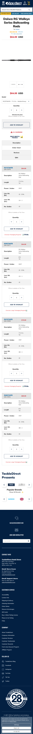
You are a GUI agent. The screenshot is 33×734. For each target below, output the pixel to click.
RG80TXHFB (8, 395)
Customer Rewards (7, 644)
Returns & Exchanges (8, 609)
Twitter (7, 681)
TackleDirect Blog (10, 661)
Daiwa (17, 29)
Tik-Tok (7, 677)
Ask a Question (17, 34)
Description (16, 143)
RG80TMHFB (8, 243)
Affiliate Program (7, 650)
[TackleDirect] (14, 3)
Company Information (8, 635)
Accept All (16, 731)
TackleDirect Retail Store (11, 559)
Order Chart (16, 148)
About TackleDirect (7, 632)
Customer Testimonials (8, 641)
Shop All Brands (15, 492)
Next (29, 485)
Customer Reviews (7, 638)
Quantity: (16, 106)
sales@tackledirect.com (8, 575)
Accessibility (5, 595)
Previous (4, 485)
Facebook (8, 665)
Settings (16, 725)
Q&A (16, 157)
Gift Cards (5, 612)
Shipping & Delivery (7, 600)
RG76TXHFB (8, 319)
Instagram (8, 669)
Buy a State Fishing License (10, 615)
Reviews (16, 152)
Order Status (5, 606)
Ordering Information (8, 603)
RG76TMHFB (8, 168)
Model (4, 97)
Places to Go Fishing (7, 618)
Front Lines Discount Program (10, 647)
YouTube (7, 673)
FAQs (3, 621)
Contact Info (5, 597)
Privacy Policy (13, 721)
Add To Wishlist (16, 125)
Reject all (16, 728)
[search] (29, 10)
